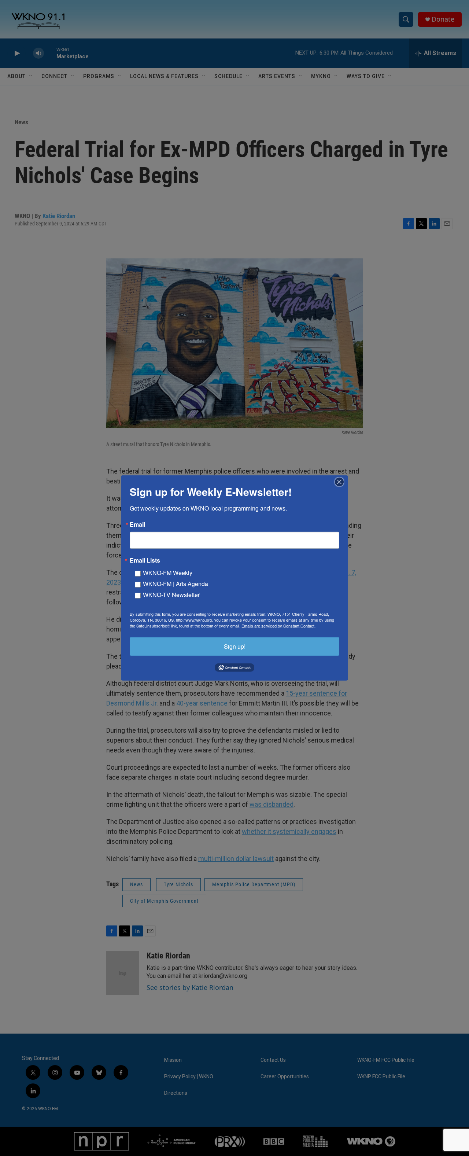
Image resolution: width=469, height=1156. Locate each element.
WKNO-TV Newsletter (171, 594)
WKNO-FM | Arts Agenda (175, 583)
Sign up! (234, 646)
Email (137, 524)
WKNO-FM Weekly (167, 572)
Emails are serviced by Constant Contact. (278, 626)
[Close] (341, 482)
